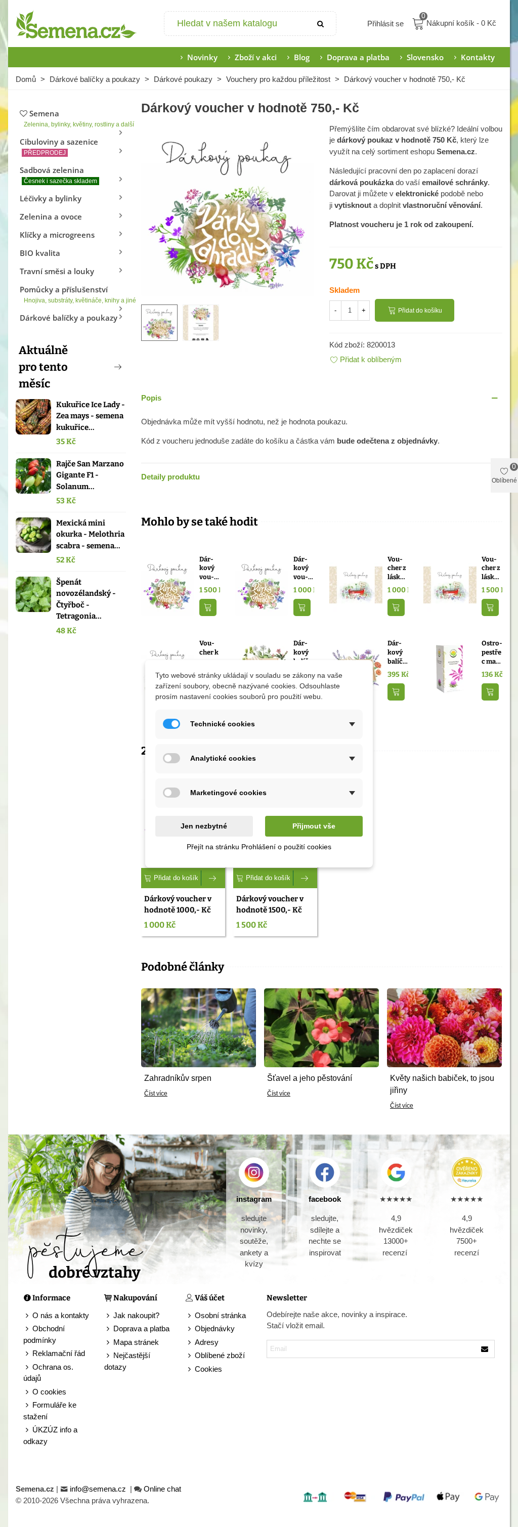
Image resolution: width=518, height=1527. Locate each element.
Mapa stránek (136, 1342)
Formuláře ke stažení (49, 1411)
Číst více (155, 1093)
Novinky (202, 57)
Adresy (207, 1342)
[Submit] (321, 23)
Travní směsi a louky (57, 271)
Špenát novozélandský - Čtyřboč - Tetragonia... (86, 599)
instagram (254, 1199)
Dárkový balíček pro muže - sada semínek (302, 652)
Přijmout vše (313, 826)
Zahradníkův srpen (177, 1078)
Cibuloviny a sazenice (59, 146)
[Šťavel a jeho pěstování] (321, 1027)
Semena (75, 118)
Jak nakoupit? (136, 1315)
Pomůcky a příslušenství (73, 294)
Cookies (208, 1369)
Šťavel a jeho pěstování (309, 1078)
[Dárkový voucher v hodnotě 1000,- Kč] (261, 584)
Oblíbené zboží (220, 1355)
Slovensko (425, 57)
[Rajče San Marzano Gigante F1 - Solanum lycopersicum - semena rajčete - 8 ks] (33, 476)
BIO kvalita (40, 253)
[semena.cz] (76, 24)
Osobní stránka (220, 1315)
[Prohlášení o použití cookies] (190, 1369)
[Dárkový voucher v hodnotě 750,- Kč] (227, 208)
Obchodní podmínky (44, 1334)
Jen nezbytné (204, 826)
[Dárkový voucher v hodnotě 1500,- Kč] (167, 584)
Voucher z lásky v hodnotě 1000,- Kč (397, 568)
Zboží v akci (256, 57)
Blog (302, 57)
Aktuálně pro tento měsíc (43, 366)
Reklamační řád (58, 1353)
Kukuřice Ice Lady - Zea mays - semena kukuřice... (90, 416)
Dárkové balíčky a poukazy (68, 318)
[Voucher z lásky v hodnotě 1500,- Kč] (450, 584)
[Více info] (213, 878)
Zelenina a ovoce (51, 216)
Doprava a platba (358, 57)
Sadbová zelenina (58, 175)
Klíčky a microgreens (57, 235)
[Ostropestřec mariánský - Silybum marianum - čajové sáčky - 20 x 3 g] (450, 668)
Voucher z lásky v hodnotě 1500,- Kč (492, 568)
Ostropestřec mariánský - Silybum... (492, 652)
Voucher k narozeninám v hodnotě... (209, 652)
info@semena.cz (99, 1489)
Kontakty (478, 57)
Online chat (162, 1489)
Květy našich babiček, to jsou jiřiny (442, 1084)
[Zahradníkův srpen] (198, 1027)
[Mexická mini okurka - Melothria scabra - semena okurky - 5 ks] (33, 535)
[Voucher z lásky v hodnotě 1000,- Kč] (355, 584)
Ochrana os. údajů (48, 1373)
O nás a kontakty (60, 1315)
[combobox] (235, 23)
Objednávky (215, 1328)
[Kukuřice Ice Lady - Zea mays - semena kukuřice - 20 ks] (33, 416)
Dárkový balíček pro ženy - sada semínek (396, 652)
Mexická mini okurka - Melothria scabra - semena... (90, 534)
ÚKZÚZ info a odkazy (50, 1435)
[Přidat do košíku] (208, 608)
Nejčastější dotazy (127, 1361)
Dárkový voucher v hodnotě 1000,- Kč (303, 568)
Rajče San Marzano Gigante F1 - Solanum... (90, 475)
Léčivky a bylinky (50, 198)
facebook (325, 1199)
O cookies (49, 1391)
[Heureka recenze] (467, 1172)
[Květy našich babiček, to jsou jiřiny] (444, 1027)
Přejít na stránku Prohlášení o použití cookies (259, 847)
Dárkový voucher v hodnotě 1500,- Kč (208, 568)
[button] (101, 366)
